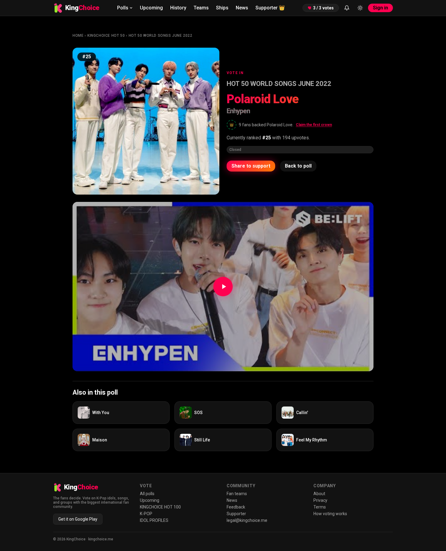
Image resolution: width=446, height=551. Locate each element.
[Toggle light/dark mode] (360, 7)
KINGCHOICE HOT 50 (106, 35)
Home (78, 35)
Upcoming (151, 8)
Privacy (320, 500)
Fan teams (237, 493)
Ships (222, 8)
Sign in (380, 8)
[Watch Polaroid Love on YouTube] (223, 286)
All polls (147, 493)
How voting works (330, 513)
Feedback (236, 507)
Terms (319, 507)
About (319, 493)
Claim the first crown (314, 125)
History (178, 8)
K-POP (146, 513)
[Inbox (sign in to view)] (346, 7)
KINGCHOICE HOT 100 (160, 507)
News (242, 8)
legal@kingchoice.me (247, 520)
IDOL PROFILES (154, 520)
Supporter (270, 8)
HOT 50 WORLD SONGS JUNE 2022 (160, 35)
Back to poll (298, 166)
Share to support (250, 166)
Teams (201, 8)
